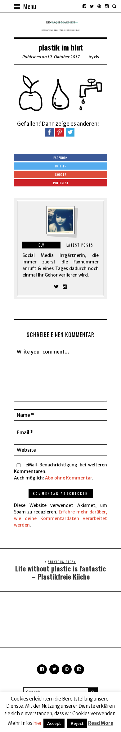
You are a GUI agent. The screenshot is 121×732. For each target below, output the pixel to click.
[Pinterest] (99, 6)
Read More (100, 723)
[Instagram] (106, 6)
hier (37, 723)
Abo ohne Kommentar (68, 478)
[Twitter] (92, 6)
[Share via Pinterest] (59, 132)
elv (96, 57)
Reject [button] (77, 723)
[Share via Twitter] (70, 132)
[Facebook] (84, 6)
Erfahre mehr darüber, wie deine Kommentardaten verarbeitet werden (60, 518)
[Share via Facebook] (49, 132)
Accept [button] (54, 723)
